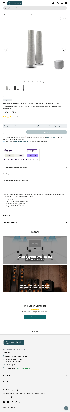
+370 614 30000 (17, 361)
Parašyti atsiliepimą (35, 317)
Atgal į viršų (35, 331)
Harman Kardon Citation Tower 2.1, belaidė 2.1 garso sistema (24, 14)
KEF (24, 393)
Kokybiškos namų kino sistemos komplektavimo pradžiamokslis (35, 286)
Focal (16, 393)
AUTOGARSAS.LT (11, 407)
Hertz (43, 393)
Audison (37, 393)
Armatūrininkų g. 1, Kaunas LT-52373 (16, 356)
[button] (66, 3)
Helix (32, 393)
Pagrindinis (5, 14)
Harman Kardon (7, 97)
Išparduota (46, 132)
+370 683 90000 (51, 137)
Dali (20, 393)
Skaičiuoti (32, 155)
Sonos (28, 393)
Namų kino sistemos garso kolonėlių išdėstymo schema (35, 258)
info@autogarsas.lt (11, 365)
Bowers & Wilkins (8, 393)
